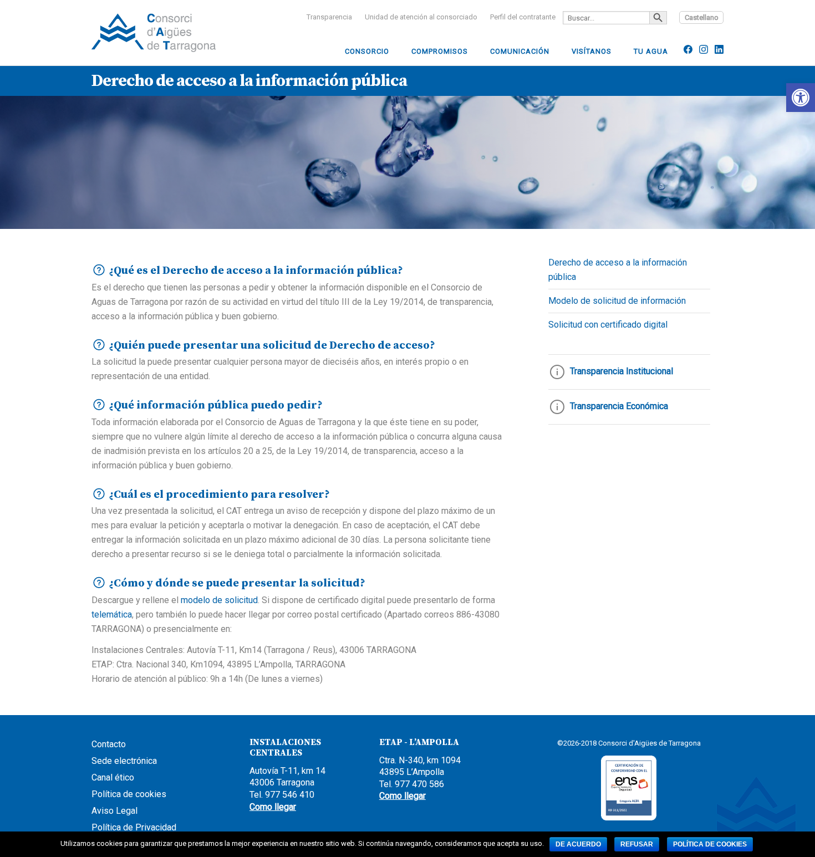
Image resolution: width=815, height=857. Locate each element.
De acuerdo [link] (578, 844)
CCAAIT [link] (174, 32)
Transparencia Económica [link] (618, 406)
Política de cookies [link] (128, 794)
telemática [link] (111, 614)
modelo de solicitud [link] (219, 600)
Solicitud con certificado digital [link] (608, 324)
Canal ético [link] (112, 777)
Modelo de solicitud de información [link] (617, 300)
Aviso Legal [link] (114, 810)
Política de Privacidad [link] (133, 827)
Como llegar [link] (272, 807)
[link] (800, 97)
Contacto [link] (108, 744)
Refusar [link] (636, 844)
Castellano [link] (702, 17)
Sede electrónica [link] (124, 761)
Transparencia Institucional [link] (620, 371)
